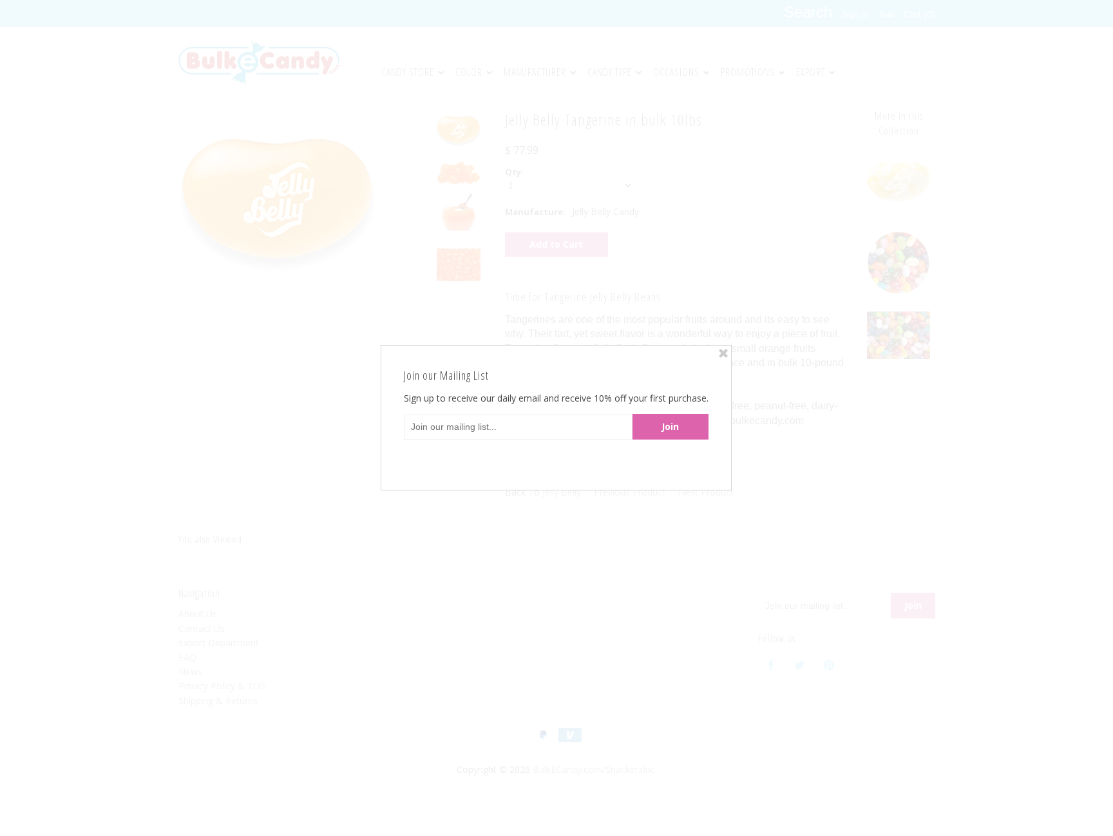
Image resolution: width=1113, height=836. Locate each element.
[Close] (723, 353)
